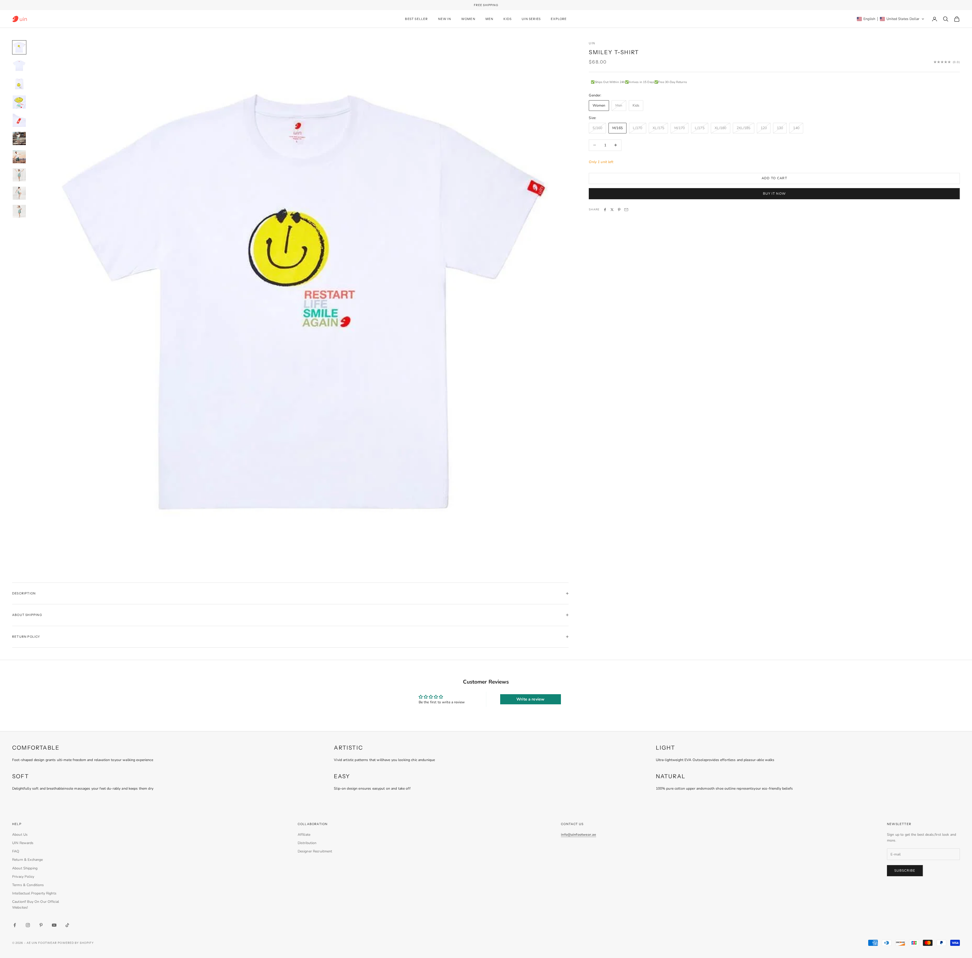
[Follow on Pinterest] (41, 925)
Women (468, 19)
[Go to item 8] (19, 175)
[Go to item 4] (19, 102)
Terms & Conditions (28, 885)
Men (489, 19)
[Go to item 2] (19, 65)
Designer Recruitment (315, 851)
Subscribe (905, 870)
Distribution (307, 843)
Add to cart (774, 178)
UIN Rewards (23, 843)
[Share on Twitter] (612, 210)
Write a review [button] (530, 699)
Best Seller (416, 19)
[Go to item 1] (19, 47)
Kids (507, 19)
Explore (559, 19)
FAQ (15, 851)
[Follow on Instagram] (27, 925)
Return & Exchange (27, 859)
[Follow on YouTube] (54, 925)
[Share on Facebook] (605, 210)
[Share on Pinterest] (619, 210)
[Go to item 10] (19, 211)
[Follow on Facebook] (14, 925)
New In (444, 19)
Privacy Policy (23, 876)
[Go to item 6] (19, 138)
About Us (20, 834)
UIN (592, 43)
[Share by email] (626, 210)
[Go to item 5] (19, 120)
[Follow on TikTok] (67, 925)
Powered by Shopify (76, 943)
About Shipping (24, 868)
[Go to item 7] (19, 157)
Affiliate (304, 834)
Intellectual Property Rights (34, 893)
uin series (531, 19)
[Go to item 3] (19, 84)
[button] (890, 19)
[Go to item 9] (19, 193)
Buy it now (774, 193)
